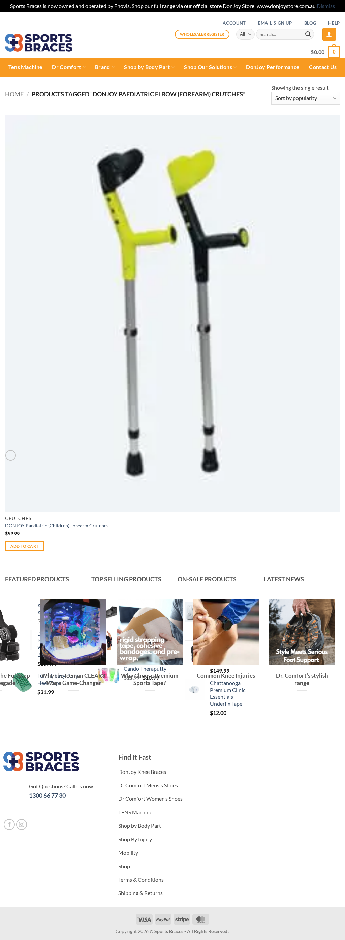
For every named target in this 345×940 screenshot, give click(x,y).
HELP (334, 23)
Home (14, 94)
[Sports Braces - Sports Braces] (38, 43)
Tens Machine (25, 67)
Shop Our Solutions (208, 67)
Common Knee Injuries (226, 675)
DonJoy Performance (273, 67)
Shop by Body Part (147, 67)
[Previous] (270, 716)
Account (234, 23)
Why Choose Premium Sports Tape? (149, 679)
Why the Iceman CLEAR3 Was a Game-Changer (73, 679)
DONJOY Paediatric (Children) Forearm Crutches (56, 525)
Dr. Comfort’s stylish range (302, 679)
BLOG (310, 23)
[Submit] (308, 34)
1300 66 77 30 (47, 795)
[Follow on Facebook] (9, 824)
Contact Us (323, 67)
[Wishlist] (10, 455)
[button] (329, 34)
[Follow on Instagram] (21, 824)
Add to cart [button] (24, 546)
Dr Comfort (66, 67)
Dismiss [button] (326, 6)
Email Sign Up (275, 23)
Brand (102, 67)
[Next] (288, 716)
